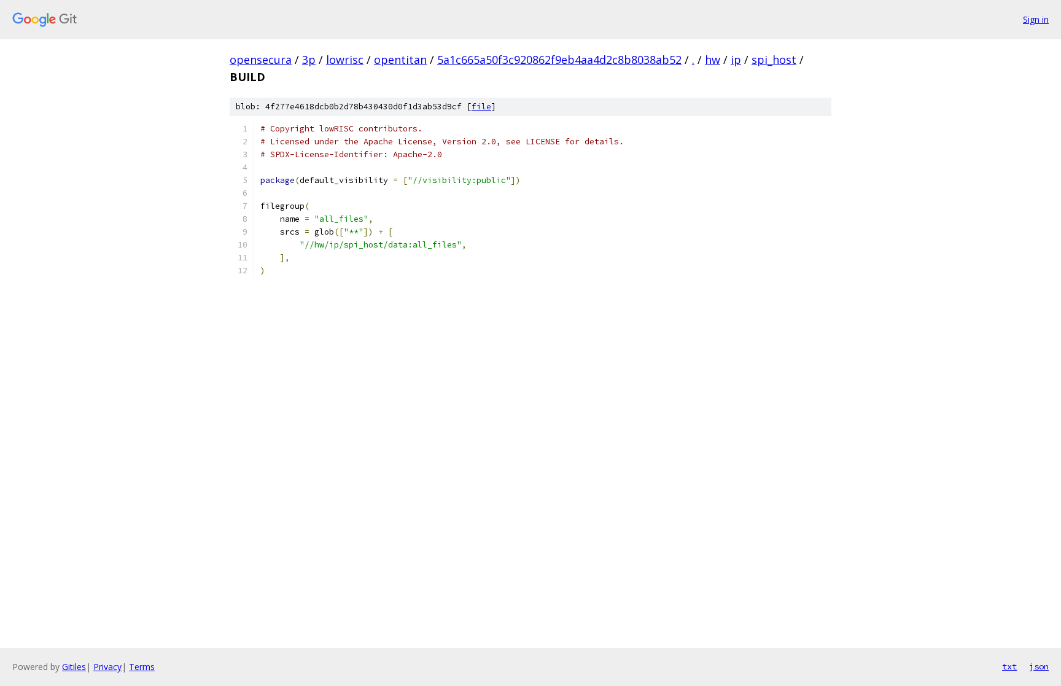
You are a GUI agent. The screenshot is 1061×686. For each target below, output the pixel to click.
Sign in (1036, 19)
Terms (142, 666)
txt (1009, 666)
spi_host (774, 59)
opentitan (400, 59)
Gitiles (74, 666)
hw (712, 59)
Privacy (107, 666)
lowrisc (344, 59)
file (481, 106)
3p (309, 59)
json (1039, 666)
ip (736, 59)
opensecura (261, 59)
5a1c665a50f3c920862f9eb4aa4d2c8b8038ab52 (559, 59)
